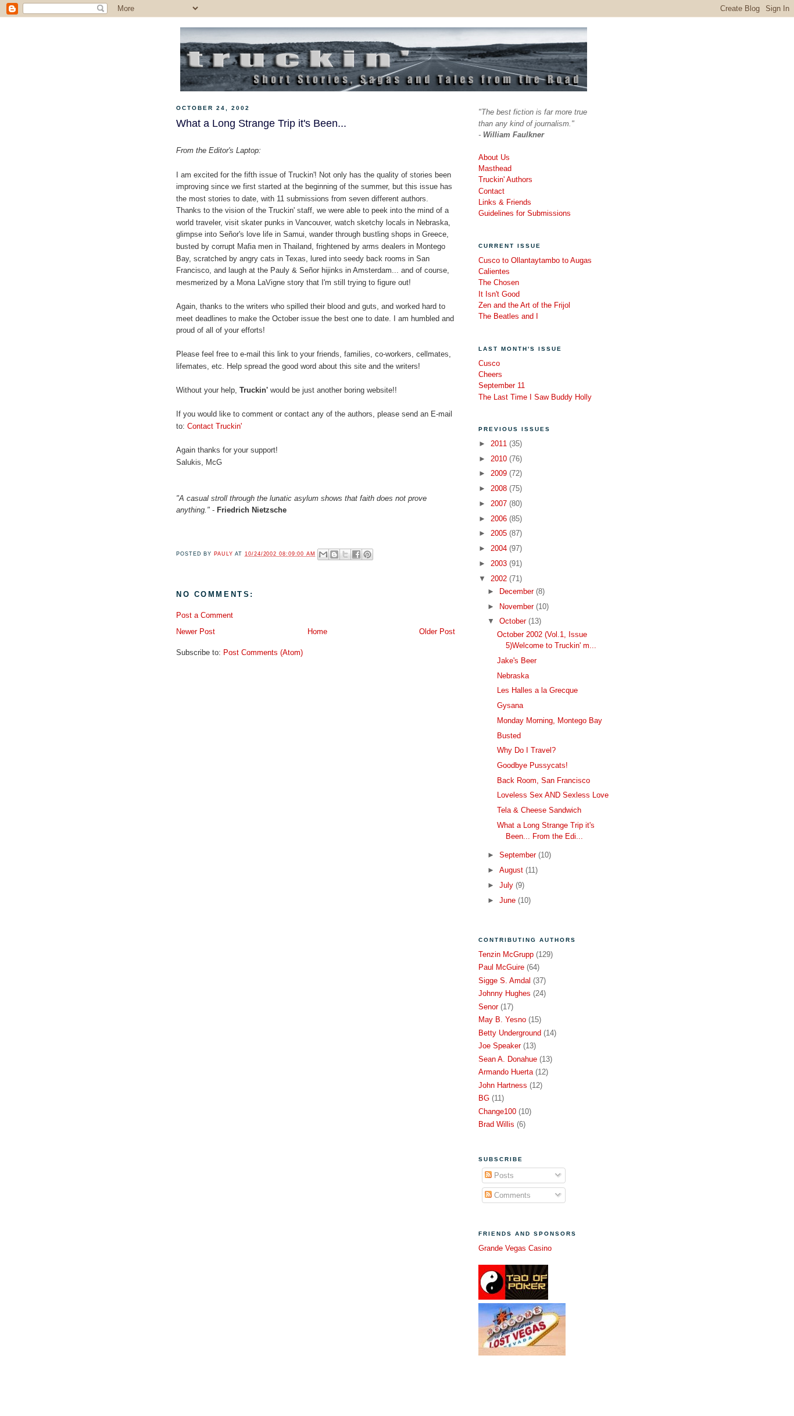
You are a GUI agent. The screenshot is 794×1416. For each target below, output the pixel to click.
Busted (509, 735)
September (518, 855)
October (513, 621)
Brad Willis (496, 1124)
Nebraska (513, 675)
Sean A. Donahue (507, 1059)
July (507, 885)
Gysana (510, 705)
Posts (503, 1175)
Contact (491, 191)
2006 (500, 518)
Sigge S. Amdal (504, 980)
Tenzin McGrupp (506, 954)
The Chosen (498, 282)
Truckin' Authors (505, 179)
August (512, 870)
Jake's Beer (517, 660)
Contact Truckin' (214, 426)
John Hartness (502, 1085)
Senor (488, 1006)
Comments (511, 1195)
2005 (500, 533)
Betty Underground (509, 1033)
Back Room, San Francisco (543, 780)
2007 (500, 503)
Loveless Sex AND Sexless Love (553, 795)
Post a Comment (204, 615)
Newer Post (195, 631)
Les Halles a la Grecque (537, 690)
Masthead (495, 168)
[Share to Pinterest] (367, 554)
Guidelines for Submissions (524, 213)
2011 (500, 443)
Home (317, 631)
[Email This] (323, 554)
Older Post (437, 631)
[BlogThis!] (334, 554)
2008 (500, 488)
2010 (500, 458)
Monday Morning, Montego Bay (549, 720)
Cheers (490, 374)
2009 (500, 473)
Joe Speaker (499, 1045)
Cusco (489, 363)
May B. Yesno (502, 1019)
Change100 (497, 1111)
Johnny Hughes (504, 993)
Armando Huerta (505, 1072)
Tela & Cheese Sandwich (539, 810)
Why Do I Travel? (526, 750)
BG (483, 1098)
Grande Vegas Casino (515, 1248)
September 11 (501, 385)
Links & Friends (504, 202)
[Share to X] (345, 554)
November (517, 606)
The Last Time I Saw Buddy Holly (535, 397)
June (508, 900)
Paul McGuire (501, 967)
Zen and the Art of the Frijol (524, 305)
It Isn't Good (499, 294)
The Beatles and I (508, 316)
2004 (500, 548)
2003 (500, 563)
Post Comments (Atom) (263, 652)
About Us (494, 157)
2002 (500, 578)
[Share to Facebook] (356, 554)
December (517, 591)
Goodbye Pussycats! (532, 765)
